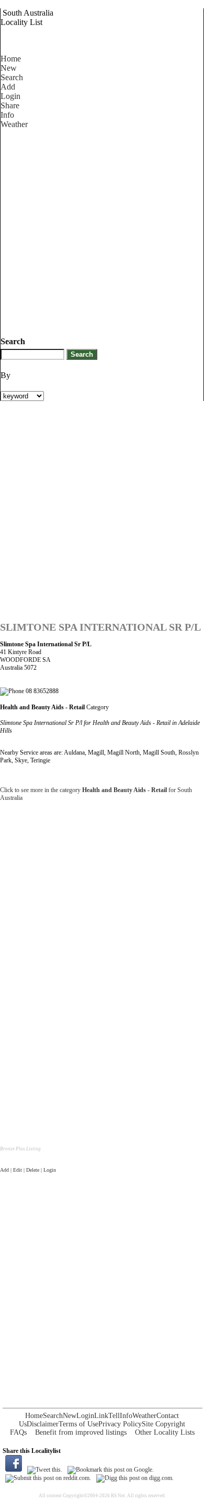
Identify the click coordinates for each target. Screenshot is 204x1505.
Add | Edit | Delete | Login (28, 1170)
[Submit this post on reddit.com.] (48, 1478)
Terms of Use (78, 1424)
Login (10, 96)
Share (10, 105)
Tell (114, 1416)
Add (8, 86)
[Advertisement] (102, 230)
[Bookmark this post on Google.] (110, 1469)
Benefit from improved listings (81, 1432)
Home (11, 58)
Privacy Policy (120, 1424)
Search (12, 77)
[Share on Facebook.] (14, 1469)
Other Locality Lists (165, 1432)
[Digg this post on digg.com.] (135, 1478)
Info (7, 114)
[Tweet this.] (45, 1469)
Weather (14, 124)
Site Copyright (163, 1424)
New (9, 68)
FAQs (18, 1432)
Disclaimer (43, 1424)
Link (101, 1416)
